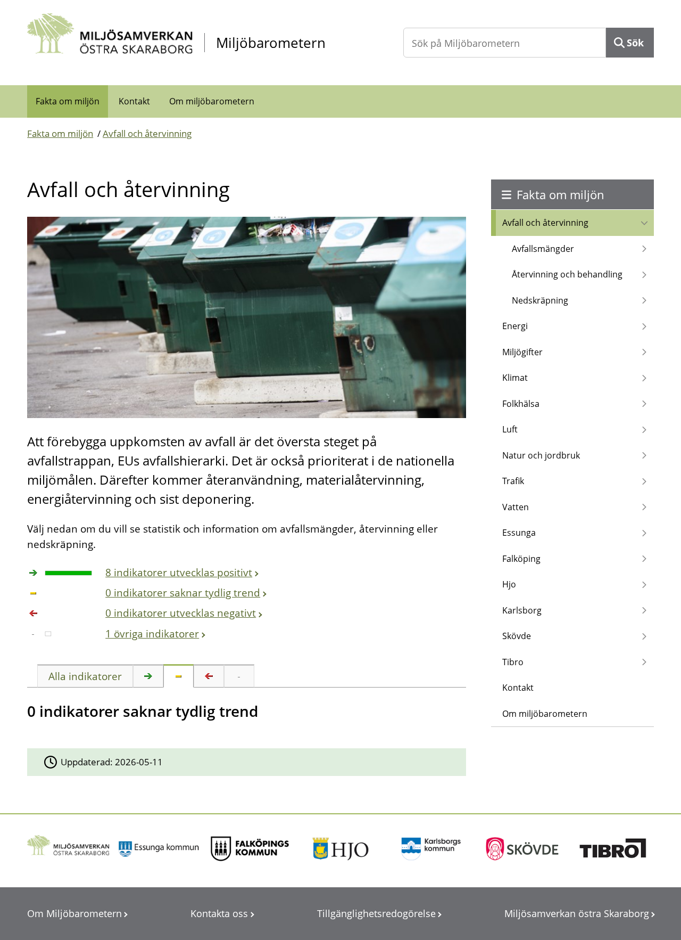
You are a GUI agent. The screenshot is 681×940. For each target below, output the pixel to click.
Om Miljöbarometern (74, 913)
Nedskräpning (540, 300)
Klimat (515, 377)
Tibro (513, 662)
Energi (515, 326)
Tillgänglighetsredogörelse (376, 913)
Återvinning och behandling (567, 274)
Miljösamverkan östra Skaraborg (576, 913)
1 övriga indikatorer (152, 634)
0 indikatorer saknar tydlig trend (182, 593)
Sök (635, 42)
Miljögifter (522, 352)
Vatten (515, 507)
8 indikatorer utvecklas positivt (178, 572)
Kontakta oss (219, 913)
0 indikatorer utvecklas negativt (180, 613)
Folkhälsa (520, 404)
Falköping (521, 559)
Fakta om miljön (67, 101)
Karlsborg (522, 610)
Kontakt (134, 101)
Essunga (519, 532)
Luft (510, 429)
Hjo (509, 584)
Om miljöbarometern (211, 101)
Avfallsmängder (543, 249)
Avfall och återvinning (147, 133)
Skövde (516, 636)
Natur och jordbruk (541, 455)
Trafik (513, 481)
